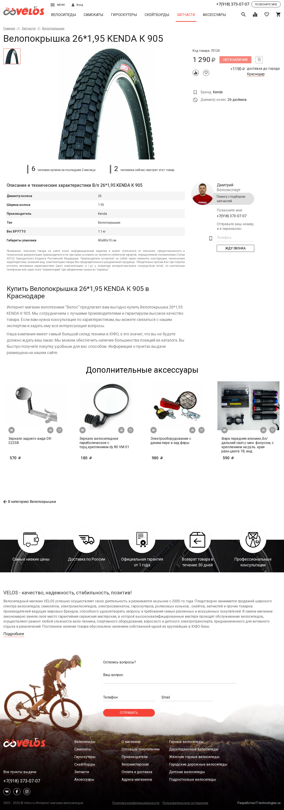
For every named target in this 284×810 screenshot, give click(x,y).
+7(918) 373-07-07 (232, 4)
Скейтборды (157, 15)
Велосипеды (63, 15)
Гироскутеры (124, 15)
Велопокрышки (53, 28)
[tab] (12, 56)
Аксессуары (214, 15)
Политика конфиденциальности (135, 803)
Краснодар (256, 74)
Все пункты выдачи (19, 772)
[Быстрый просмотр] (11, 430)
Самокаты (93, 15)
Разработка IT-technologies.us (259, 803)
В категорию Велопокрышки (32, 502)
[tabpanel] (106, 103)
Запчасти (186, 15)
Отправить (129, 712)
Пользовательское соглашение (185, 803)
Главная (9, 28)
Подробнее (13, 633)
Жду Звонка (235, 248)
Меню (61, 4)
